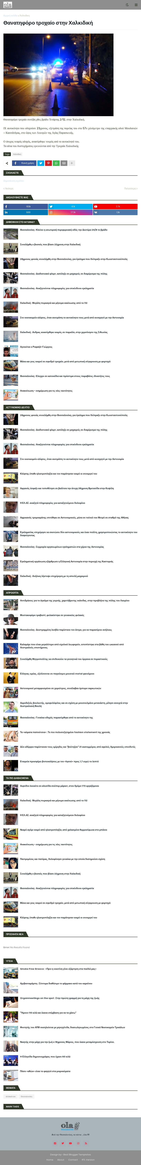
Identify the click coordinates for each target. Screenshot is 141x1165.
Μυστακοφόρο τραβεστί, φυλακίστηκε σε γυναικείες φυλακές (52, 615)
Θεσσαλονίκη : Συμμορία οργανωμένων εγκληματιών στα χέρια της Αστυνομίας (62, 547)
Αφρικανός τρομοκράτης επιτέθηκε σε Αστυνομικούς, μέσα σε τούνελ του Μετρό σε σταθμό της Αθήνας (74, 517)
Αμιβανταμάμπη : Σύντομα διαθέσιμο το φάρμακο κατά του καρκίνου (56, 983)
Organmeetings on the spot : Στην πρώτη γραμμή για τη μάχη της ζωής (60, 998)
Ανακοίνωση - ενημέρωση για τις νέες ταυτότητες (46, 390)
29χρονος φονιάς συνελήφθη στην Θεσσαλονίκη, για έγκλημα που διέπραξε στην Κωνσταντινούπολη (73, 259)
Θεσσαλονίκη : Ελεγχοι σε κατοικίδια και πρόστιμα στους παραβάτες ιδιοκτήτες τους (65, 376)
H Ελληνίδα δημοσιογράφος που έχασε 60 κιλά (45, 1056)
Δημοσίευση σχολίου (13, 180)
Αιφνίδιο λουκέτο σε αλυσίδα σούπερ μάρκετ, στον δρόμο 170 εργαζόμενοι (59, 786)
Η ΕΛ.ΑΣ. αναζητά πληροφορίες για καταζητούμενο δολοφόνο (52, 503)
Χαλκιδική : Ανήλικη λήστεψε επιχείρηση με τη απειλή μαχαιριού (54, 576)
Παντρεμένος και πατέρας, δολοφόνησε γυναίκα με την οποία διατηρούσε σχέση (62, 859)
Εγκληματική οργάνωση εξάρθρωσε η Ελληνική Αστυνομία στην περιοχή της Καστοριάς (66, 561)
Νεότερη (9, 188)
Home (49, 1159)
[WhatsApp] (56, 163)
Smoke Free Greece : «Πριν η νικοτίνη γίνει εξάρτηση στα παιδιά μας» (58, 969)
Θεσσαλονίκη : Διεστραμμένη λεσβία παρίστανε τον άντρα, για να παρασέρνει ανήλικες (66, 629)
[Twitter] (40, 163)
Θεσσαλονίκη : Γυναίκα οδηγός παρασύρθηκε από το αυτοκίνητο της (56, 717)
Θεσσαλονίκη (26, 1096)
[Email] (64, 163)
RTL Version (88, 1159)
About (60, 1159)
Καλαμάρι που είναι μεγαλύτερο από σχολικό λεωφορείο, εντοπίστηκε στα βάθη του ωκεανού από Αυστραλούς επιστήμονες (72, 646)
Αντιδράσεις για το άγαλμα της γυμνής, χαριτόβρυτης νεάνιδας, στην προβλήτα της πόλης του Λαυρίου (74, 600)
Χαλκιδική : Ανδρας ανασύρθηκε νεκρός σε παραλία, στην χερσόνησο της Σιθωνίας (64, 332)
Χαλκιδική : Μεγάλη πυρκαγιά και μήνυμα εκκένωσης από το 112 (53, 303)
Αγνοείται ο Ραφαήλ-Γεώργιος (36, 347)
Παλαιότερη (130, 188)
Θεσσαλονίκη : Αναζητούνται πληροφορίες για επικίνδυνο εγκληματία (57, 288)
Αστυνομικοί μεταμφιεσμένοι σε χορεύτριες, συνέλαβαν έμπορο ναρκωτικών (60, 688)
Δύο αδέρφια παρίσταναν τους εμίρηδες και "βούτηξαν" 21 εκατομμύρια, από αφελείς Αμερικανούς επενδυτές (77, 746)
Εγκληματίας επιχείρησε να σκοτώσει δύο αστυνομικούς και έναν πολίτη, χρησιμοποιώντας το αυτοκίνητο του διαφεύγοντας (78, 534)
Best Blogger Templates (77, 1154)
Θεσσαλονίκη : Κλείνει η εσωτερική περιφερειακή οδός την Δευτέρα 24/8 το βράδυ (63, 229)
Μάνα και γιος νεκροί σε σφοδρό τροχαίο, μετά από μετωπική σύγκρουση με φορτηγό (65, 361)
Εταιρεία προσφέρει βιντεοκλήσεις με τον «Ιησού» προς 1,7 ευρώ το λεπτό (59, 761)
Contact (73, 1159)
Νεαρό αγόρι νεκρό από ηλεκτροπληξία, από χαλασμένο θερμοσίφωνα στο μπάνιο (63, 829)
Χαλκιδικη (25, 15)
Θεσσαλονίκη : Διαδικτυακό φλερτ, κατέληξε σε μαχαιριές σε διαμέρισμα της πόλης (63, 273)
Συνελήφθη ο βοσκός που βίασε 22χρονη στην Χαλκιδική (50, 244)
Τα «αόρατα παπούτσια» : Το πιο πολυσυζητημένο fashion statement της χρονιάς (65, 732)
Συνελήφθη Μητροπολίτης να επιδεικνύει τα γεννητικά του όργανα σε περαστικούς (64, 659)
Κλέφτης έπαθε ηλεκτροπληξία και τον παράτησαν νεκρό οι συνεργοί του (58, 473)
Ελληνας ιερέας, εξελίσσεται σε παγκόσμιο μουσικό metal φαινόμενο (57, 673)
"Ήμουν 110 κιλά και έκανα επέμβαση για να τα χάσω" (48, 1012)
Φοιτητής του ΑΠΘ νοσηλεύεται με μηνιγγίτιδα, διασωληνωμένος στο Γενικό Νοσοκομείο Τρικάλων (72, 1027)
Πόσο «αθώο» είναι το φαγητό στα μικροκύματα (45, 1071)
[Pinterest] (48, 163)
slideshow (10, 1096)
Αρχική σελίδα (10, 15)
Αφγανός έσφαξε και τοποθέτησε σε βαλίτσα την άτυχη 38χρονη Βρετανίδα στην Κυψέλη (67, 488)
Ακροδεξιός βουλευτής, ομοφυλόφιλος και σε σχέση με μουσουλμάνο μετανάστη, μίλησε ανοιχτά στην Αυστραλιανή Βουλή (74, 705)
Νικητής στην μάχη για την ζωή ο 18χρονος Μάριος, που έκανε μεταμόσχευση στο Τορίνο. (67, 1042)
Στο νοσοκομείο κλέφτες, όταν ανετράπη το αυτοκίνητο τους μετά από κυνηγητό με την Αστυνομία (72, 317)
